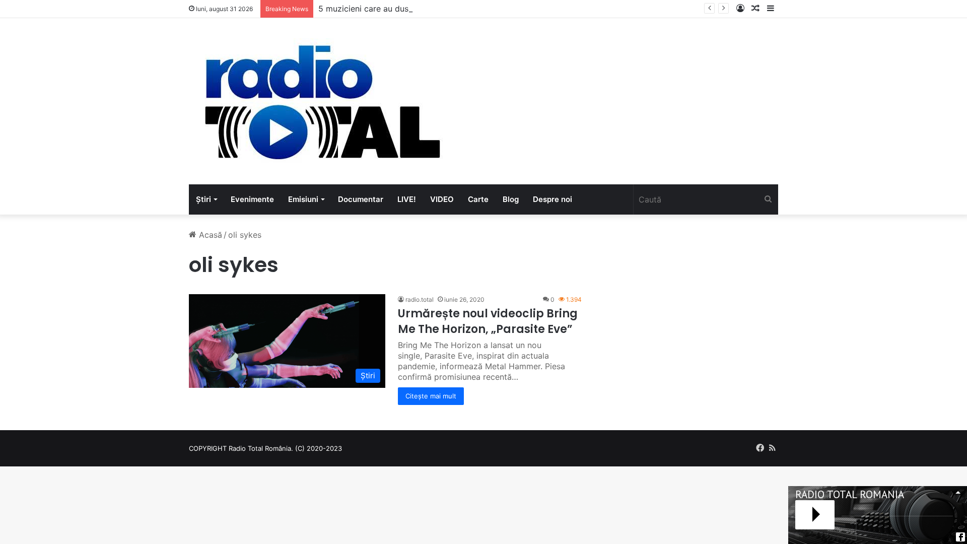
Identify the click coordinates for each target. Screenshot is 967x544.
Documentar (360, 199)
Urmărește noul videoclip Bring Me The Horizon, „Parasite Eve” (488, 321)
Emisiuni (303, 199)
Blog (511, 199)
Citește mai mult (430, 396)
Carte (478, 199)
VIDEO (442, 199)
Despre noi (552, 199)
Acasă (209, 235)
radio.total (419, 299)
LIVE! (406, 199)
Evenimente (252, 199)
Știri (203, 199)
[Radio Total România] (321, 101)
